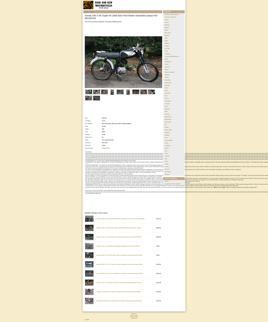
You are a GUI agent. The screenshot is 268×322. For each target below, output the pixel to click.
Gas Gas (167, 67)
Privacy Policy (134, 316)
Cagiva (167, 46)
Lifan (166, 106)
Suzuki (167, 148)
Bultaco (167, 43)
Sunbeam (167, 145)
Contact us (134, 318)
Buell (166, 40)
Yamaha (167, 174)
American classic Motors (172, 14)
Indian (166, 88)
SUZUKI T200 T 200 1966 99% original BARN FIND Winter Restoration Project (118, 228)
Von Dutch (168, 172)
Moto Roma (168, 119)
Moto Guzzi (168, 117)
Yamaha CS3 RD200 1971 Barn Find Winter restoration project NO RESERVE (118, 292)
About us (134, 314)
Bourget (167, 35)
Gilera (166, 69)
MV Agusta (168, 122)
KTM (166, 96)
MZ (166, 124)
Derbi (166, 59)
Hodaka (167, 75)
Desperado (168, 61)
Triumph (167, 156)
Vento (166, 161)
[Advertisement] (123, 29)
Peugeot (167, 132)
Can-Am (167, 48)
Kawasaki (167, 93)
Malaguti (167, 109)
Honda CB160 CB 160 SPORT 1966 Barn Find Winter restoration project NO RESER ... (121, 218)
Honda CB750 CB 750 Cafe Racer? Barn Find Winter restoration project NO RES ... (120, 255)
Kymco (167, 98)
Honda (91, 11)
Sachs (166, 143)
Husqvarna (168, 82)
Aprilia (166, 19)
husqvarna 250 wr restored (172, 184)
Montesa (167, 114)
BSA (166, 38)
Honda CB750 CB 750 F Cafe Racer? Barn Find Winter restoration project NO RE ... (120, 264)
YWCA (167, 181)
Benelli (167, 22)
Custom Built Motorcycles (172, 56)
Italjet (166, 90)
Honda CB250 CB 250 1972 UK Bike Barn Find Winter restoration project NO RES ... (120, 273)
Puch (166, 137)
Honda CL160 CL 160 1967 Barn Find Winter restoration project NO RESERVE (118, 237)
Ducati (166, 64)
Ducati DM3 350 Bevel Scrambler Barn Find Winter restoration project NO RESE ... (119, 301)
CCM (166, 51)
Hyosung (167, 85)
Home (86, 11)
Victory (167, 166)
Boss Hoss (168, 33)
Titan (166, 153)
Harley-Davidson (169, 72)
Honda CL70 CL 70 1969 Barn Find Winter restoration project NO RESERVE (118, 246)
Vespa (166, 164)
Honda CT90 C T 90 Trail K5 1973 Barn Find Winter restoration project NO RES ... (119, 282)
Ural (166, 158)
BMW (166, 30)
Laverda (167, 103)
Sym (166, 151)
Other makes (168, 130)
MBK (166, 111)
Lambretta (168, 101)
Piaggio (167, 135)
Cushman (167, 54)
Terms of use (134, 315)
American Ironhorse (170, 17)
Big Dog (167, 25)
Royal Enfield (168, 140)
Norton (167, 127)
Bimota (167, 27)
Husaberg (167, 80)
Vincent (167, 169)
